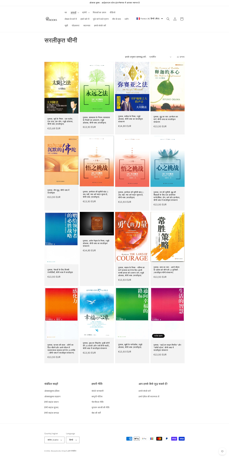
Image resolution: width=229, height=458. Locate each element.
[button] (74, 12)
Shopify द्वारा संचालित (69, 451)
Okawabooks (56, 451)
